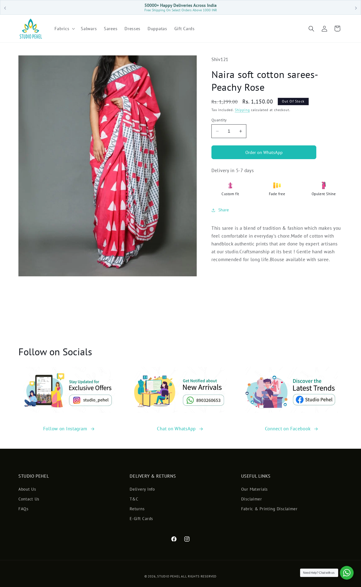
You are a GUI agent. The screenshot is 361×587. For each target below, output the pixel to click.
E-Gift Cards (141, 518)
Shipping (242, 109)
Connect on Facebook (288, 428)
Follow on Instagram (65, 428)
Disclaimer (251, 499)
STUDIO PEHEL (169, 576)
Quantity (219, 119)
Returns (137, 508)
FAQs (23, 508)
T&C (134, 499)
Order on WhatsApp (264, 152)
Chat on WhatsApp (176, 428)
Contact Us (28, 499)
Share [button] (223, 210)
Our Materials (254, 489)
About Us (27, 489)
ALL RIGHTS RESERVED (199, 576)
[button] (64, 28)
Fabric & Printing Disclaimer (269, 508)
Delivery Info (142, 489)
